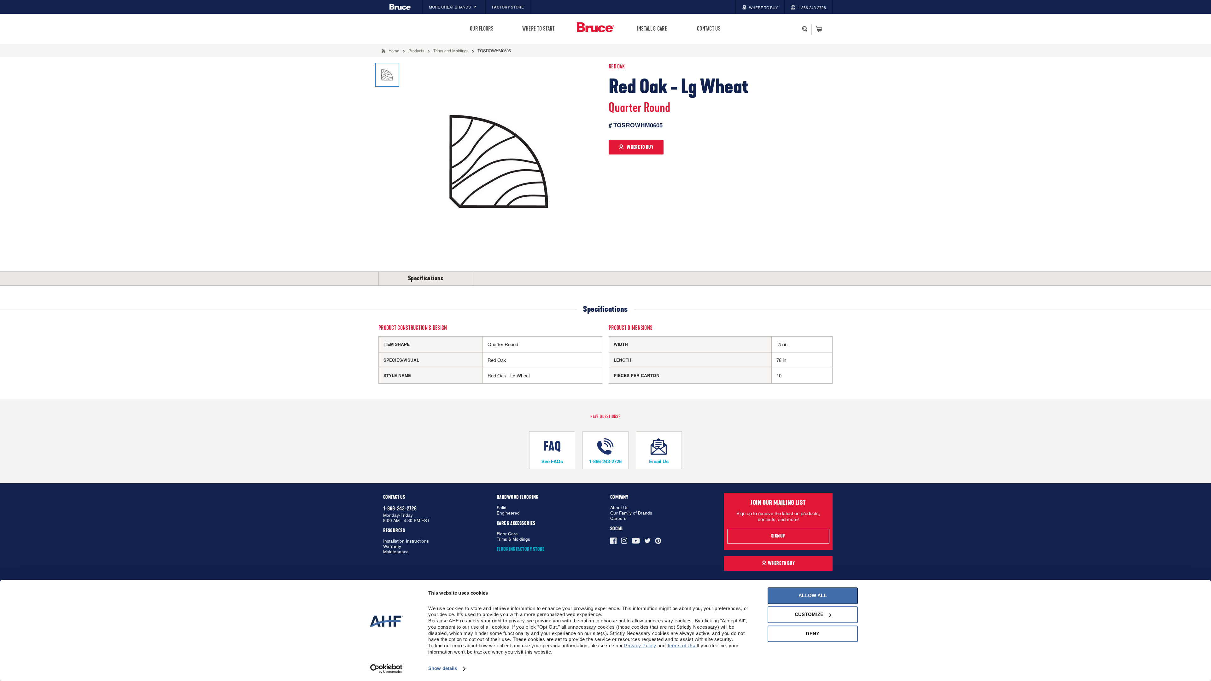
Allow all (813, 595)
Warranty (392, 546)
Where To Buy (781, 563)
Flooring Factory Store (521, 549)
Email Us (659, 461)
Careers (618, 518)
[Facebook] (614, 541)
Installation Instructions (406, 541)
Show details (442, 668)
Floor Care (507, 534)
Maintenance (396, 552)
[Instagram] (624, 541)
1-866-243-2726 (605, 461)
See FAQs (552, 461)
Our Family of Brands (631, 513)
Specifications (425, 278)
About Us (619, 507)
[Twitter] (647, 541)
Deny (812, 633)
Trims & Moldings (513, 539)
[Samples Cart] (819, 29)
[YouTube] (635, 541)
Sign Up (778, 536)
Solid (501, 507)
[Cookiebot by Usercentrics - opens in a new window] (386, 668)
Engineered (508, 513)
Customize (809, 614)
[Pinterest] (658, 541)
